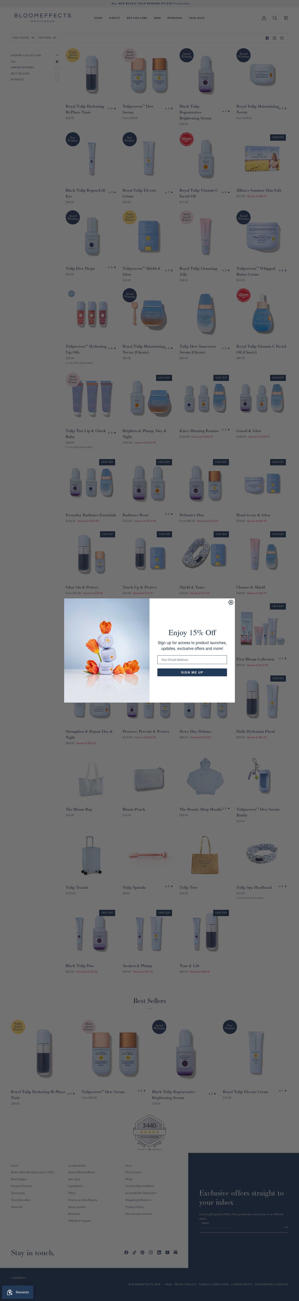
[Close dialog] (231, 602)
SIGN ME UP (192, 672)
